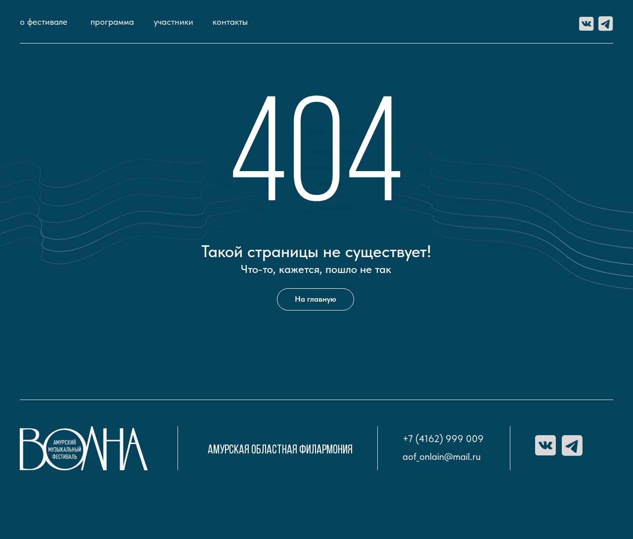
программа (112, 21)
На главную (315, 299)
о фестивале (43, 21)
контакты (230, 21)
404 (316, 163)
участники (173, 21)
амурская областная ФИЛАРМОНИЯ (280, 450)
